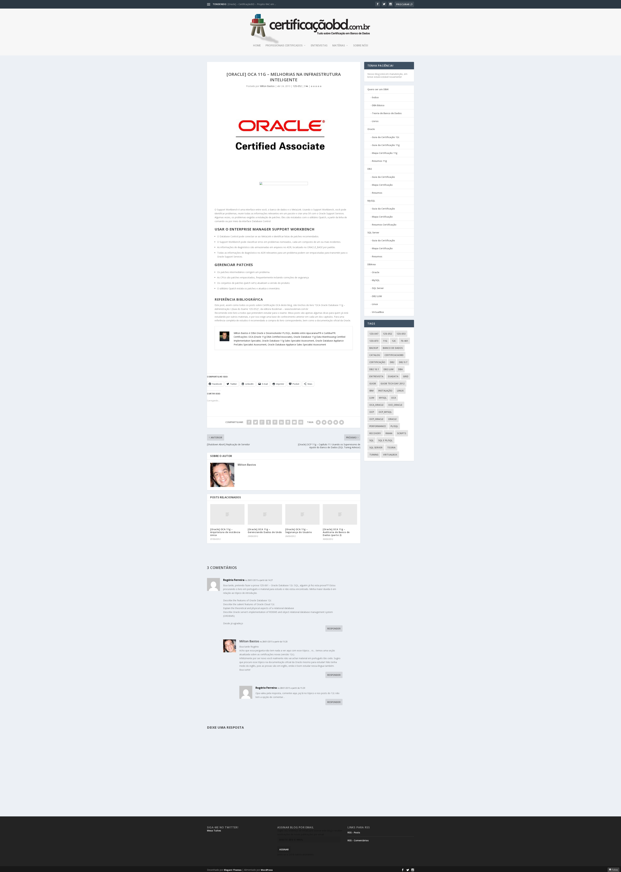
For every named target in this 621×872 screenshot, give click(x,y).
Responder (334, 628)
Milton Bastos (267, 86)
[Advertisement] (252, 358)
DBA (400, 369)
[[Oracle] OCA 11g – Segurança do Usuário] (302, 514)
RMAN (389, 433)
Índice (375, 97)
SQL (371, 440)
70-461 (404, 340)
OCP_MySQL (385, 411)
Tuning (373, 454)
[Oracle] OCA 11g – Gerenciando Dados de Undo (265, 531)
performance (377, 426)
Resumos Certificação (384, 224)
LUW (371, 397)
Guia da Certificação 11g (386, 145)
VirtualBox (378, 312)
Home (257, 45)
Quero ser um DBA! (378, 89)
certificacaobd (394, 355)
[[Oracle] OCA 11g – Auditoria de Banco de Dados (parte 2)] (340, 514)
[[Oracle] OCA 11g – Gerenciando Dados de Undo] (265, 514)
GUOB (372, 383)
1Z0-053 (401, 333)
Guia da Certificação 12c (385, 137)
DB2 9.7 (403, 362)
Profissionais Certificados (284, 45)
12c (394, 340)
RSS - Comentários (358, 840)
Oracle (371, 129)
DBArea (371, 264)
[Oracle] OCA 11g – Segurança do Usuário (298, 531)
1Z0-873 (373, 340)
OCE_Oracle (395, 404)
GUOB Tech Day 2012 (392, 383)
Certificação (377, 362)
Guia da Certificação (383, 176)
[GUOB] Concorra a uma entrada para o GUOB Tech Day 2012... (261, 4)
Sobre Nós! (360, 45)
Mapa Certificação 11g (384, 153)
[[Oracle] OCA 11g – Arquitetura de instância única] (227, 514)
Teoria (391, 447)
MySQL (371, 200)
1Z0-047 (373, 333)
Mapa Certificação (382, 184)
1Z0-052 (297, 86)
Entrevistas (319, 45)
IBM (371, 390)
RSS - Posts (354, 832)
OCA (393, 397)
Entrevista (376, 376)
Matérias (338, 45)
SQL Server (373, 232)
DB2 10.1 (374, 369)
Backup (373, 347)
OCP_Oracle (376, 419)
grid (405, 376)
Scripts (401, 433)
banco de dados (393, 347)
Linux (375, 304)
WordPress (267, 869)
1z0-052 (387, 333)
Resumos (377, 192)
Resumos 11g (379, 160)
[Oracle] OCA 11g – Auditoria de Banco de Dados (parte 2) (336, 532)
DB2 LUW (377, 296)
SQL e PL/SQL (385, 440)
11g (385, 340)
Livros (375, 121)
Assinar (284, 849)
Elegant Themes (232, 869)
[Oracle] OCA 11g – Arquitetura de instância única (225, 532)
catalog (374, 355)
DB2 (369, 168)
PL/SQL (394, 426)
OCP (371, 411)
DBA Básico (378, 105)
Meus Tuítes (214, 830)
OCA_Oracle (376, 404)
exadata (393, 376)
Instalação (385, 390)
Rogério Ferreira (233, 580)
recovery (375, 433)
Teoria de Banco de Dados (387, 113)
